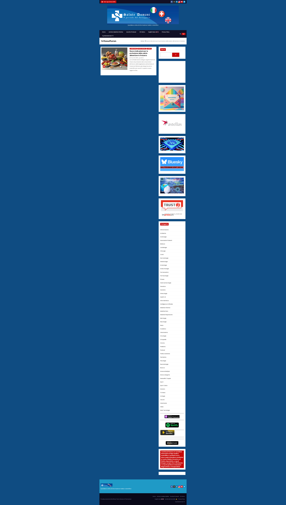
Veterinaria (163, 403)
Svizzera (149, 48)
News (161, 325)
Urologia (162, 396)
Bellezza (162, 244)
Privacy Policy (165, 32)
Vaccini (162, 400)
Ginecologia (163, 293)
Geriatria (162, 290)
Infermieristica (164, 300)
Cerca (163, 49)
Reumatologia (164, 364)
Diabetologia (164, 261)
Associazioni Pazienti (166, 240)
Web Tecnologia (165, 410)
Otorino (162, 343)
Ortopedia (163, 339)
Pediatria (162, 346)
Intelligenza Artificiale (166, 304)
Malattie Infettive (165, 308)
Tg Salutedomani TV (107, 36)
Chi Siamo (142, 32)
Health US (163, 297)
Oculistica (163, 329)
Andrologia (163, 237)
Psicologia (163, 361)
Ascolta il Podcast (131, 32)
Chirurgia (162, 251)
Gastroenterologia (165, 283)
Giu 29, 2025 (134, 58)
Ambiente (163, 233)
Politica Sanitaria (141, 48)
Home (103, 32)
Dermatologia (164, 258)
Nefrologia (163, 318)
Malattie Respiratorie (166, 315)
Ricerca (162, 368)
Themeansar (128, 499)
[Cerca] (175, 55)
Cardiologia (163, 247)
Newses (122, 499)
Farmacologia (164, 276)
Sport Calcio (163, 385)
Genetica (163, 286)
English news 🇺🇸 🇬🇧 (153, 32)
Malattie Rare (164, 311)
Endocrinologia (164, 269)
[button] (180, 34)
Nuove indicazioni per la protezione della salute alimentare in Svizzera (139, 53)
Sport (161, 382)
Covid (161, 254)
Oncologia (163, 336)
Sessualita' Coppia (165, 378)
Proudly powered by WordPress (108, 499)
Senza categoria (165, 375)
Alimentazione (133, 48)
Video (161, 407)
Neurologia (163, 322)
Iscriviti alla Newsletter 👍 (171, 499)
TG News (162, 392)
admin (142, 58)
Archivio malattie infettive (116, 32)
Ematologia (163, 265)
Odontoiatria (164, 332)
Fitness (162, 279)
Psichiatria (163, 357)
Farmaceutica (164, 272)
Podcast (162, 350)
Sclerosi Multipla (165, 371)
